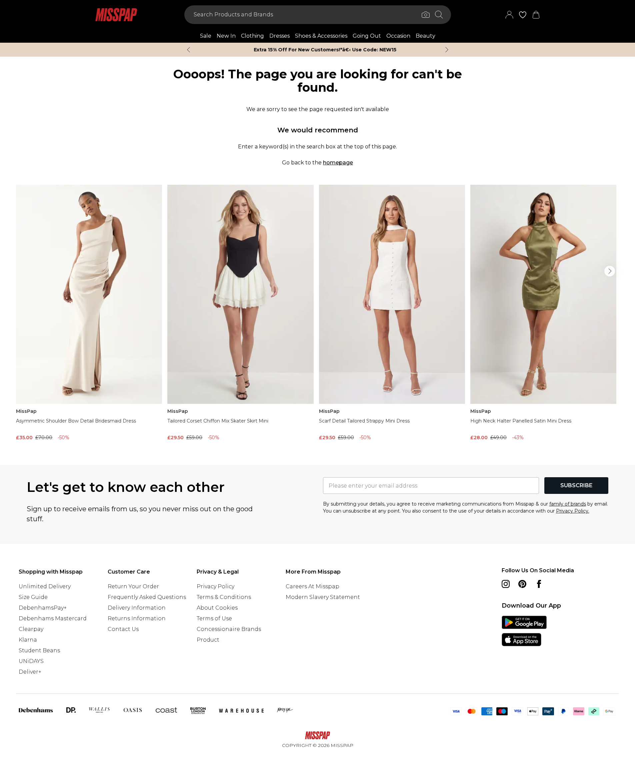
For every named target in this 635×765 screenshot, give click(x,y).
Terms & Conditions (224, 597)
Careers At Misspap (312, 586)
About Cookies (217, 608)
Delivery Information (137, 608)
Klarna (28, 640)
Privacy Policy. (572, 511)
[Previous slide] (188, 49)
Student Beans (39, 650)
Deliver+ (30, 672)
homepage (338, 162)
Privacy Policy (215, 586)
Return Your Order (133, 586)
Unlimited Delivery (45, 586)
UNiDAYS (31, 661)
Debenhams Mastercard (53, 618)
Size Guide (33, 597)
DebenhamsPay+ (43, 608)
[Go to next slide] (609, 271)
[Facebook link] (539, 584)
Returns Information (137, 618)
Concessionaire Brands (229, 629)
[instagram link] (506, 584)
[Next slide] (447, 49)
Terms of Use (214, 618)
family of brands (567, 504)
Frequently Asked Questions (147, 597)
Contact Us (123, 629)
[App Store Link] (524, 631)
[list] (317, 314)
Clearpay (31, 629)
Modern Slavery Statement (323, 597)
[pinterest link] (522, 584)
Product (208, 640)
